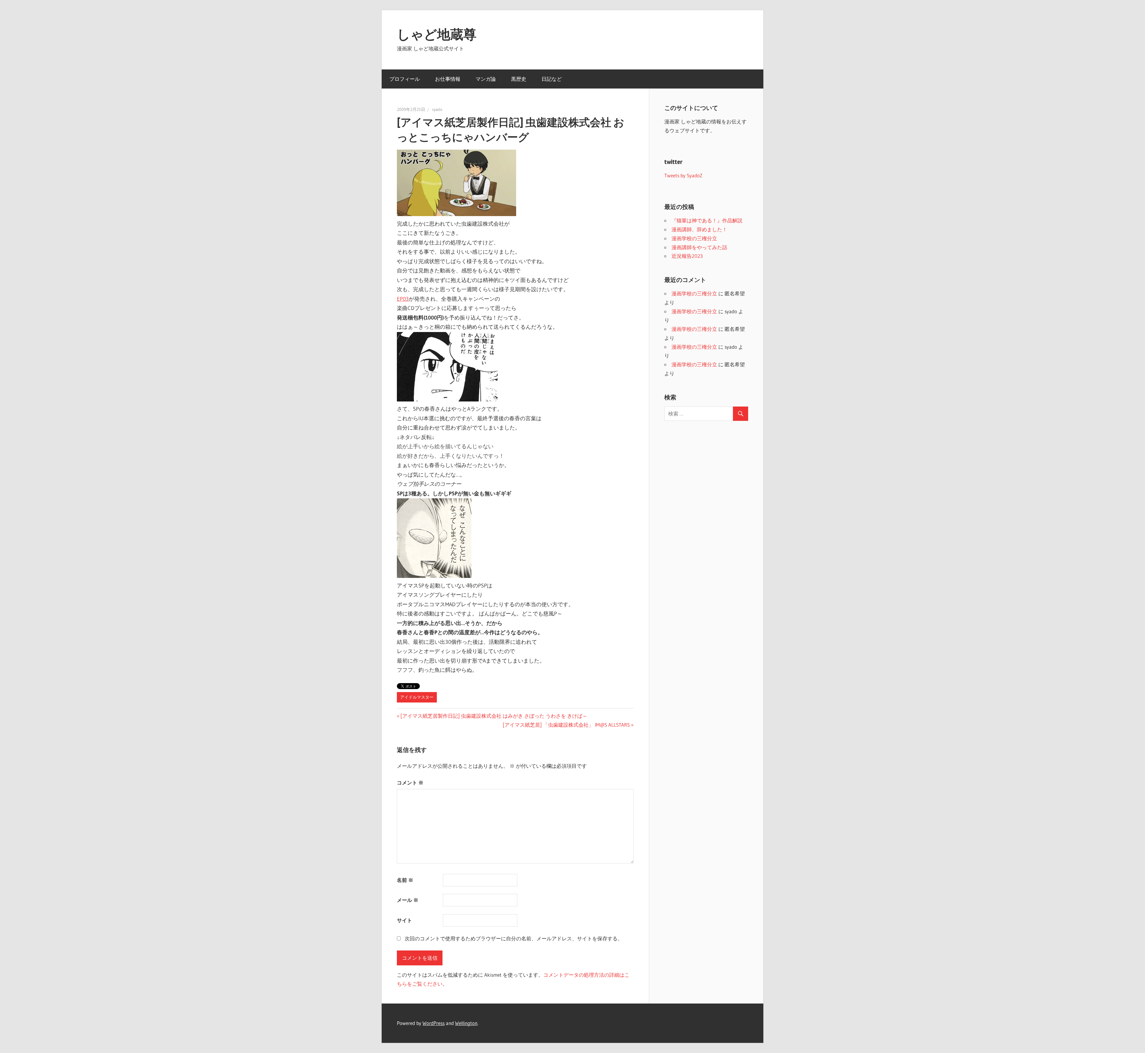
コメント (410, 782)
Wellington (466, 1023)
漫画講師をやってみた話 (699, 247)
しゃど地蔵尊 (436, 34)
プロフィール (404, 79)
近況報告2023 (687, 256)
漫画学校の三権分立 (694, 238)
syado (437, 109)
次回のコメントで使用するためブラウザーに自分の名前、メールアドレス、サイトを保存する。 (514, 938)
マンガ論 (486, 79)
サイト (404, 920)
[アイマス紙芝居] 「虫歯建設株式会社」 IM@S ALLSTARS (566, 725)
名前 (405, 880)
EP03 (403, 299)
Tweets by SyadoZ (683, 175)
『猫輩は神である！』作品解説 (706, 220)
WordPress (434, 1023)
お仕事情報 (447, 79)
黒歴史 (518, 79)
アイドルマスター (417, 697)
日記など (551, 79)
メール (407, 900)
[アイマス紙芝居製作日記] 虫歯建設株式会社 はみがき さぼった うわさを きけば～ (493, 716)
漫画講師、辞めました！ (699, 229)
